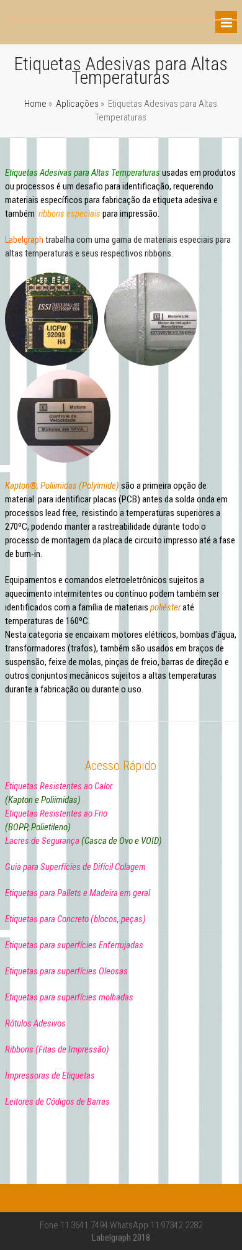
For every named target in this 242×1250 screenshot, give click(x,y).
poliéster (165, 607)
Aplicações (77, 103)
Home (35, 103)
